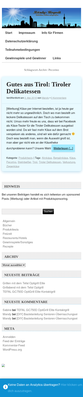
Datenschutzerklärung (21, 41)
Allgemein (9, 221)
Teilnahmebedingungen (22, 49)
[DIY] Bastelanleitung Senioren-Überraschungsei (47, 314)
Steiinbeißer (24, 162)
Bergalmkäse (60, 158)
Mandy (45, 97)
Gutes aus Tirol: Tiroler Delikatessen (38, 88)
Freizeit (7, 234)
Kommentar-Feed (14, 345)
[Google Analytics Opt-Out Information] (5, 387)
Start (8, 32)
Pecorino (11, 162)
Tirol (34, 162)
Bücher (7, 225)
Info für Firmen (52, 32)
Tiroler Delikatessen (50, 162)
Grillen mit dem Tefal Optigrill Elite (24, 283)
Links (57, 58)
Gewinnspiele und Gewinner (25, 58)
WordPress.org (12, 349)
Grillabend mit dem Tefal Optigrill (23, 287)
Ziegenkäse (12, 166)
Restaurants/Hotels (15, 238)
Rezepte (8, 246)
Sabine (7, 310)
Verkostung (69, 162)
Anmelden (9, 337)
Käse (72, 158)
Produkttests (26, 158)
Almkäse (47, 158)
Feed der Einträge (14, 341)
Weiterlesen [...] (63, 148)
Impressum (27, 32)
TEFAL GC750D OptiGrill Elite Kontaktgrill (29, 291)
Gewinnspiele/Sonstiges (18, 242)
